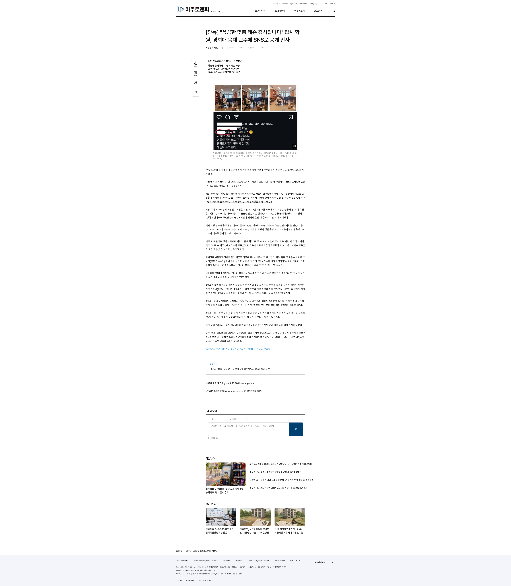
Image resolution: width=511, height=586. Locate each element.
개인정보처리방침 (182, 560)
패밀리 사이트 (320, 562)
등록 (296, 429)
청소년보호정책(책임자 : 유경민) (205, 560)
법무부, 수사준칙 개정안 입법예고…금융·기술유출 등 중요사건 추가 (278, 488)
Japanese (303, 3)
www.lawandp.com (234, 391)
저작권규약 (226, 560)
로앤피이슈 (260, 10)
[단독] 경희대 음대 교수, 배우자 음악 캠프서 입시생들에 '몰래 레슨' (238, 201)
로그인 (325, 3)
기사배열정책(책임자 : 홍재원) (258, 560)
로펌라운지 (280, 10)
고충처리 (239, 560)
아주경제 (275, 3)
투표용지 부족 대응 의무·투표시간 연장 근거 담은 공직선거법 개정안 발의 (281, 464)
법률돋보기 (299, 10)
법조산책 (318, 10)
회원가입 (332, 3)
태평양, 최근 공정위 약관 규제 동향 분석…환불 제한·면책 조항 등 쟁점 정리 (282, 480)
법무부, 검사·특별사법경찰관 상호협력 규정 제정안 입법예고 (275, 472)
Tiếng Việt (314, 3)
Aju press (293, 3)
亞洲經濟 (284, 3)
